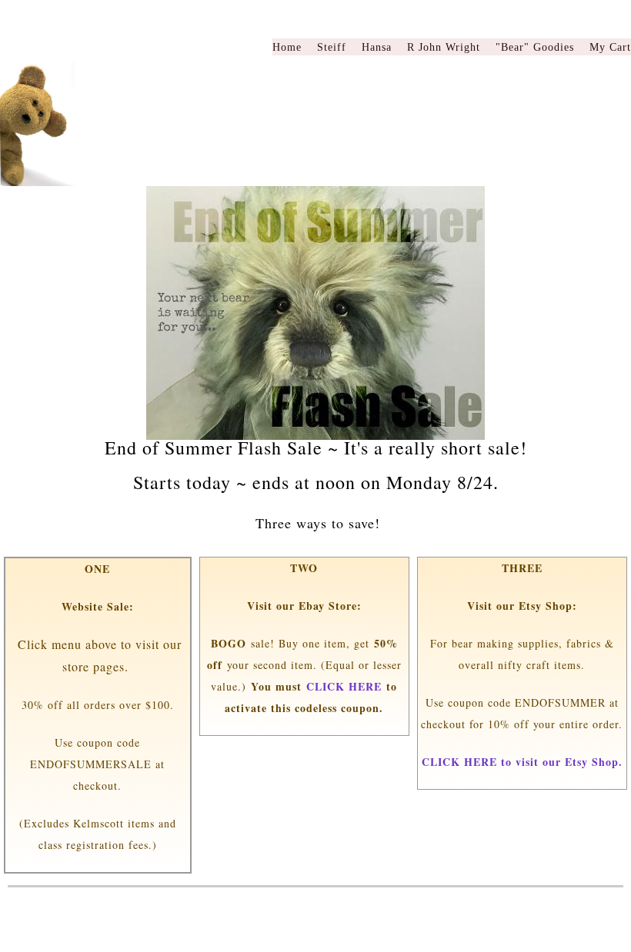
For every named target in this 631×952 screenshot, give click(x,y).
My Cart (610, 47)
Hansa (377, 47)
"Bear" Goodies (535, 47)
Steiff (331, 47)
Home (287, 47)
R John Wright (443, 47)
